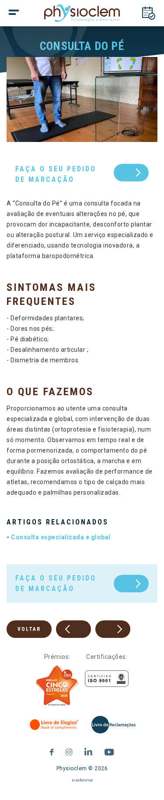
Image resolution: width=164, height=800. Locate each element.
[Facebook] (52, 751)
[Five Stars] (57, 685)
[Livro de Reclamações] (113, 724)
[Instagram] (69, 751)
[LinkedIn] (89, 751)
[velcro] (82, 783)
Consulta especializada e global (61, 537)
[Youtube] (109, 751)
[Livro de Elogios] (54, 724)
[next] (112, 629)
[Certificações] (107, 679)
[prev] (73, 629)
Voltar (29, 629)
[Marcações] (148, 13)
